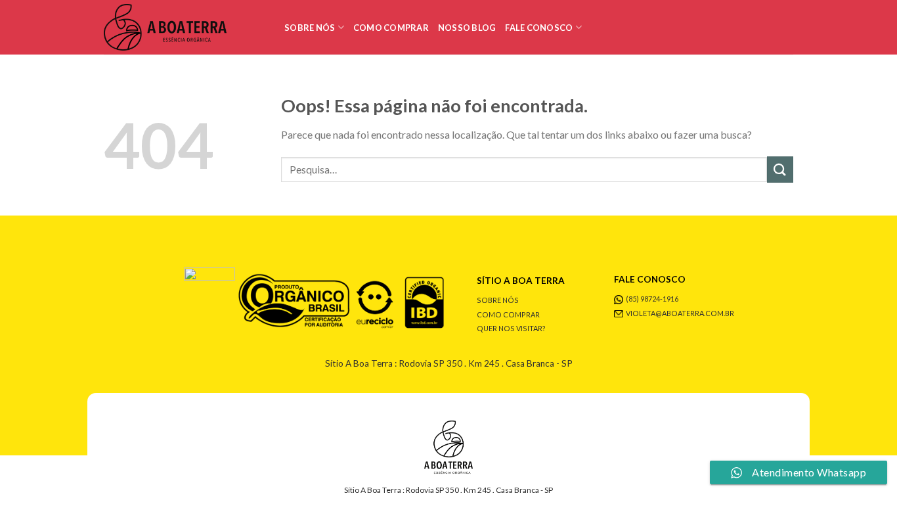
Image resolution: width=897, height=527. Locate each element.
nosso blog (467, 27)
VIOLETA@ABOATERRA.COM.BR (680, 313)
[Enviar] (780, 169)
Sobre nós (309, 27)
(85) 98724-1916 (652, 298)
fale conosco (539, 27)
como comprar (391, 27)
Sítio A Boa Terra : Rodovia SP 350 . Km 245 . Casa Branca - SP (449, 363)
